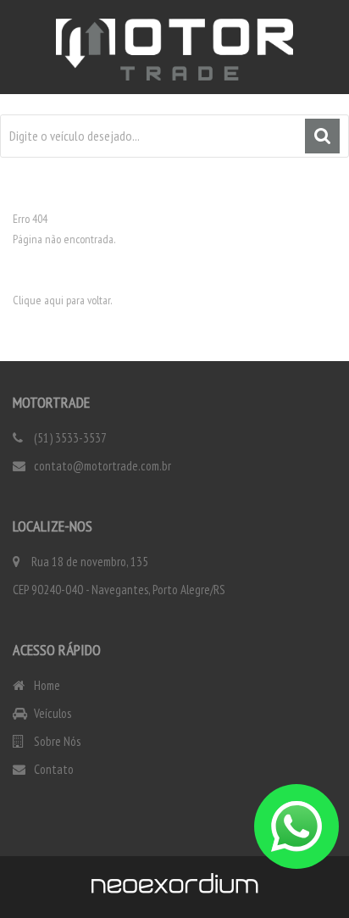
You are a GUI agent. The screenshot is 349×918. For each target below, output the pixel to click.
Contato (52, 769)
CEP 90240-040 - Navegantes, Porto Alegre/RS (119, 589)
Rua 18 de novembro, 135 (89, 562)
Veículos (51, 713)
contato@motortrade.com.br (101, 466)
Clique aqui (38, 300)
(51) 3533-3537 (69, 438)
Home (45, 685)
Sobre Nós (55, 741)
